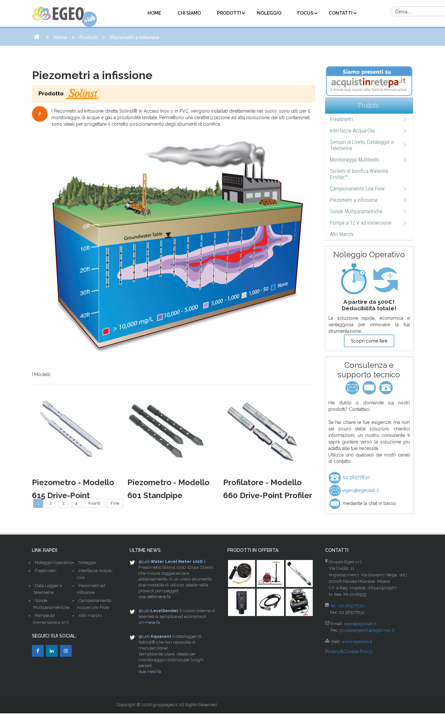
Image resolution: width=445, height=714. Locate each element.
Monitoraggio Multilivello (355, 160)
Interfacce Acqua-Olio (352, 131)
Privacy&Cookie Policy (349, 651)
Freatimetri (341, 119)
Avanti (94, 503)
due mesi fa (149, 671)
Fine (115, 503)
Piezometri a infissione (354, 200)
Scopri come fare (369, 340)
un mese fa (149, 622)
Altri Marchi (341, 234)
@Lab (144, 561)
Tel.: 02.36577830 (347, 605)
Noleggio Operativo (53, 562)
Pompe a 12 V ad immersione (361, 223)
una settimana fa (154, 596)
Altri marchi (90, 615)
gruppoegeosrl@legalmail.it (367, 630)
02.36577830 (355, 477)
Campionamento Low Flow (357, 189)
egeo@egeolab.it (360, 490)
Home (60, 37)
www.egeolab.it (357, 641)
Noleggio (87, 562)
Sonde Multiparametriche (356, 211)
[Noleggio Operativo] (369, 278)
